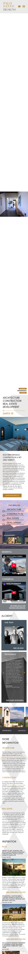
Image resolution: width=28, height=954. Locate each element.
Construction (15, 514)
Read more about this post (16, 892)
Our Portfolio (22, 730)
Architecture (14, 509)
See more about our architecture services (17, 607)
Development (14, 523)
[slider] (22, 390)
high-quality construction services (17, 785)
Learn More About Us (12, 495)
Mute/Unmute (22, 388)
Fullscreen (23, 392)
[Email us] (20, 7)
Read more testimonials (15, 700)
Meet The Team (18, 648)
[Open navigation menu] (23, 7)
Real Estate (13, 518)
